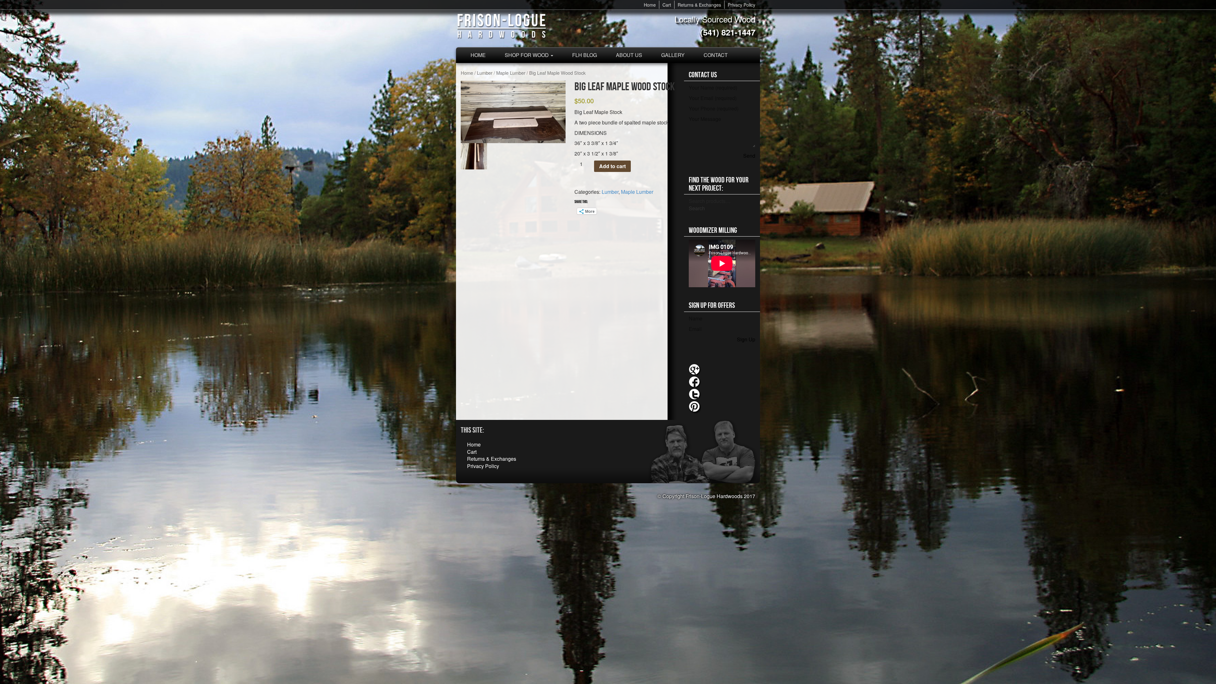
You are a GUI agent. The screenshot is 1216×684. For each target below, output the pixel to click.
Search (697, 208)
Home (650, 5)
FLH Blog (584, 55)
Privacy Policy (741, 5)
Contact (716, 55)
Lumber (484, 72)
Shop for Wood (527, 55)
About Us (629, 55)
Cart (666, 5)
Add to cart (612, 166)
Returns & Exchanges (699, 5)
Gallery (673, 55)
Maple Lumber (510, 72)
